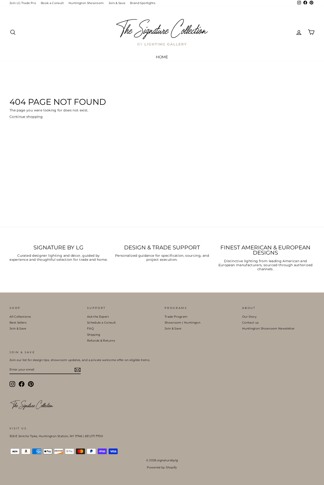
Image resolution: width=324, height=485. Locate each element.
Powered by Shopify (162, 467)
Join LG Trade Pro (22, 3)
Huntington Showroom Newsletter (268, 328)
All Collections (20, 316)
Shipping (93, 334)
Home (162, 57)
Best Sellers (18, 322)
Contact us (250, 322)
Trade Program (176, 316)
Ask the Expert (98, 316)
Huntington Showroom (86, 3)
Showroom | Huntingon (182, 322)
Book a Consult (52, 3)
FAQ (90, 328)
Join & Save (117, 3)
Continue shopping (26, 117)
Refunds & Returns (101, 340)
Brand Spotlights (142, 3)
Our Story (249, 316)
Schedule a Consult (101, 322)
